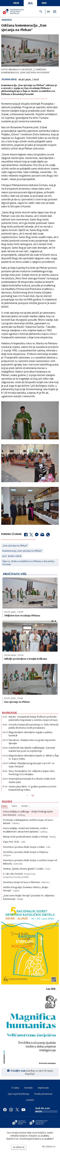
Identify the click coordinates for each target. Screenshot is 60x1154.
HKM (16, 3)
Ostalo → (26, 806)
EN (48, 11)
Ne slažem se (48, 1146)
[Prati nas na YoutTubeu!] (23, 1110)
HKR (44, 3)
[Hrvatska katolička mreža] (19, 1122)
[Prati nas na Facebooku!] (5, 1110)
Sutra (14, 806)
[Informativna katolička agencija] (39, 1122)
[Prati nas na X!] (17, 1110)
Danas (4, 806)
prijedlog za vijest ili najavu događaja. (32, 1072)
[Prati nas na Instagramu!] (11, 1110)
